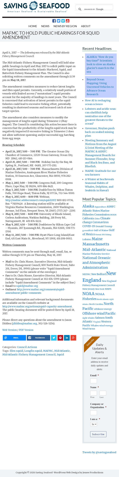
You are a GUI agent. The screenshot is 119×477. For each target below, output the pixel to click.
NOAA (88, 293)
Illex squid (16, 350)
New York (99, 289)
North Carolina (96, 304)
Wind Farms (88, 328)
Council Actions (27, 347)
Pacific (110, 314)
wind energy (106, 325)
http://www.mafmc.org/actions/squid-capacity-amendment (37, 306)
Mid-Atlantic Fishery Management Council (29, 354)
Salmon (100, 317)
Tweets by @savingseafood (99, 452)
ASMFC (111, 206)
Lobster (86, 239)
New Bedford (98, 274)
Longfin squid (33, 350)
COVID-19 (88, 226)
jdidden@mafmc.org (25, 323)
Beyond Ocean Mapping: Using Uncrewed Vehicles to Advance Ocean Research (100, 87)
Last (102, 397)
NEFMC (86, 274)
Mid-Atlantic (62, 350)
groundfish (87, 230)
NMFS (108, 289)
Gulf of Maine (101, 230)
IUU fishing (106, 234)
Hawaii (98, 235)
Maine (97, 239)
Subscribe (98, 434)
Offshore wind (93, 314)
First (92, 397)
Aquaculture (100, 207)
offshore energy (103, 309)
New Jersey (88, 289)
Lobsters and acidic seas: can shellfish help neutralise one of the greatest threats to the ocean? (100, 116)
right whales (88, 318)
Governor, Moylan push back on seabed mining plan (100, 132)
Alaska (88, 206)
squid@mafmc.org (27, 285)
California (88, 218)
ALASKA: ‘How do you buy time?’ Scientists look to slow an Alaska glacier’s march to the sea (101, 64)
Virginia (97, 322)
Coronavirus (101, 222)
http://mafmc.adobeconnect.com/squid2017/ (30, 200)
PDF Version (26, 330)
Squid (60, 354)
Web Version (9, 330)
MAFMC (48, 350)
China (97, 219)
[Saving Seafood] (36, 12)
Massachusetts (95, 244)
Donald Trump (104, 226)
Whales (95, 325)
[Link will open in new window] (52, 21)
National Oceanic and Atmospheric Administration (96, 262)
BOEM (113, 215)
